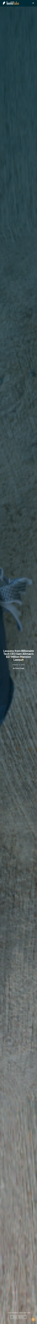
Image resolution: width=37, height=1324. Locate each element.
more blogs (18, 1317)
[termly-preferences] (33, 1319)
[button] (33, 3)
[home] (10, 3)
